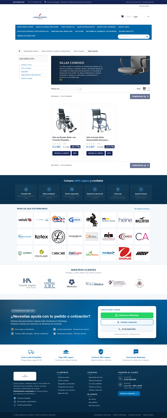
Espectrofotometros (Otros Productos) (33, 31)
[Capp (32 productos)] (142, 236)
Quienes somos (26, 65)
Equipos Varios (124, 27)
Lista (148, 90)
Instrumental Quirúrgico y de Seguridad (101, 31)
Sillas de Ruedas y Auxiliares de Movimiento (56, 51)
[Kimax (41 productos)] (92, 236)
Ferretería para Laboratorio (62, 31)
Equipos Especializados (86, 27)
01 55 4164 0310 (130, 379)
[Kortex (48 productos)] (42, 236)
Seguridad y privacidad (66, 384)
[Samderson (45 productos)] (75, 236)
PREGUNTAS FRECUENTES (31, 75)
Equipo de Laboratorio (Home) (47, 27)
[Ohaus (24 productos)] (125, 253)
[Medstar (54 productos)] (109, 220)
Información (26, 58)
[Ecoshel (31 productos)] (25, 253)
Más (61, 79)
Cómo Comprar (26, 68)
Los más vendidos (95, 384)
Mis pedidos (93, 402)
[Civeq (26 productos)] (109, 253)
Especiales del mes (96, 377)
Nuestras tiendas (26, 78)
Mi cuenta (92, 399)
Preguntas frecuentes (66, 387)
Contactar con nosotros (66, 390)
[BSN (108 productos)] (58, 220)
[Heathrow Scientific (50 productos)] (25, 236)
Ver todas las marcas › (142, 209)
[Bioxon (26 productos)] (92, 253)
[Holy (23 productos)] (142, 253)
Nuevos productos (95, 380)
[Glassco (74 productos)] (75, 220)
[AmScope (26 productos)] (75, 253)
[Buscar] (147, 36)
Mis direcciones (94, 405)
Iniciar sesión (144, 6)
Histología (79, 31)
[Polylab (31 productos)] (42, 253)
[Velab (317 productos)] (25, 220)
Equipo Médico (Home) (25, 27)
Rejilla (144, 90)
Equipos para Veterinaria (106, 27)
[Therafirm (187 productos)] (42, 220)
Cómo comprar (63, 380)
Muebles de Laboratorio (26, 36)
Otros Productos (68, 27)
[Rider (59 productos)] (92, 220)
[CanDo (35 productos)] (125, 236)
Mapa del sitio (63, 393)
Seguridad (24, 71)
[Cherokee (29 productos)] (58, 253)
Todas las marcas (95, 387)
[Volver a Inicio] (19, 51)
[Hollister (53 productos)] (142, 220)
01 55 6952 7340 (36, 2)
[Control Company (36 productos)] (109, 236)
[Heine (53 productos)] (125, 220)
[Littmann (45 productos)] (58, 236)
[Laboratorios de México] (38, 17)
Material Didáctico (126, 31)
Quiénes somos (63, 377)
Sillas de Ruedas (79, 51)
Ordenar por (55, 89)
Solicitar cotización (95, 390)
